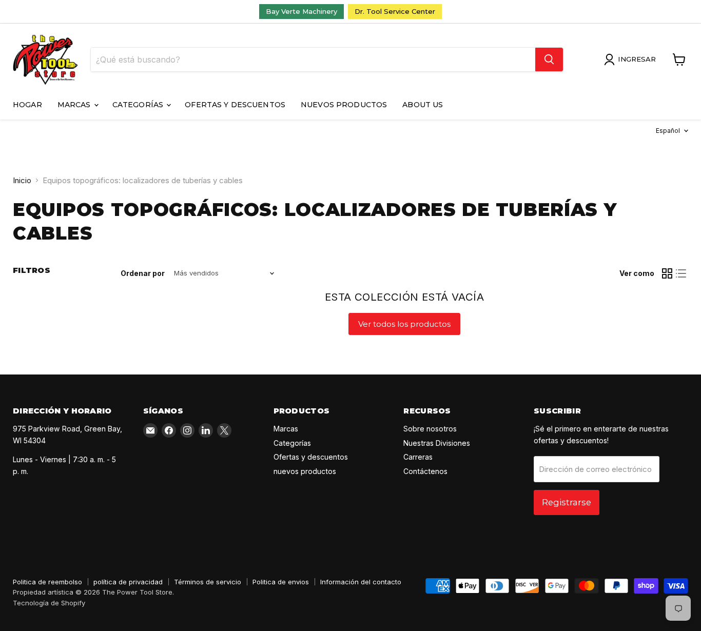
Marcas (75, 104)
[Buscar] (549, 59)
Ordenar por (143, 273)
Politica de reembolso (47, 582)
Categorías (139, 104)
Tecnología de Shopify (49, 603)
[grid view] (667, 273)
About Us (422, 104)
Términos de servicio (207, 582)
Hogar (27, 104)
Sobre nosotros (430, 428)
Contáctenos (425, 471)
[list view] (681, 273)
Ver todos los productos (404, 324)
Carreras (418, 456)
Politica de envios (280, 582)
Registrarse (566, 502)
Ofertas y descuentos (235, 104)
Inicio (22, 180)
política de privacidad (128, 582)
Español (668, 130)
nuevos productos (344, 104)
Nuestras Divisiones (436, 443)
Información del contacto (360, 582)
